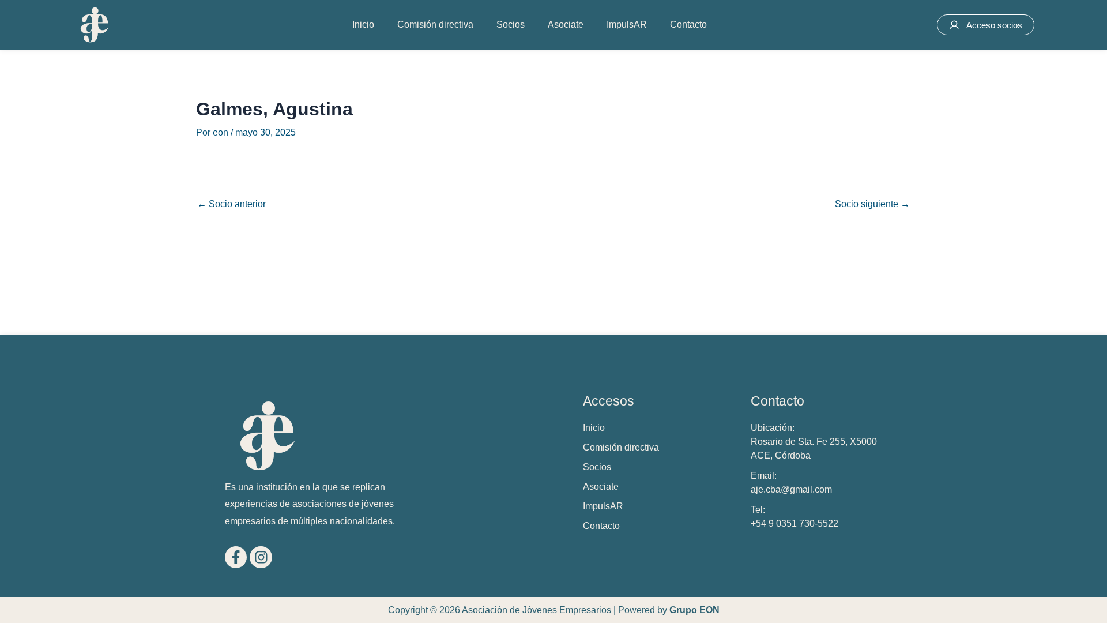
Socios (510, 24)
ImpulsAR (627, 24)
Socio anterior (231, 204)
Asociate (565, 24)
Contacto (688, 24)
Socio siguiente (872, 204)
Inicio (363, 24)
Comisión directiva (435, 24)
